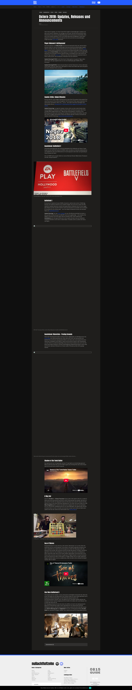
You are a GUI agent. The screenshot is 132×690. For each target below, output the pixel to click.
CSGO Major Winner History (71, 679)
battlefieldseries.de (54, 210)
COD (49, 674)
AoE (49, 675)
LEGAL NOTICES (96, 683)
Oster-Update (61, 213)
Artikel (40, 12)
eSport (33, 677)
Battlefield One (46, 12)
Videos (65, 670)
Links (65, 671)
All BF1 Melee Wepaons (70, 680)
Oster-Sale (55, 39)
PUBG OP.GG (74, 6)
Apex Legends (35, 674)
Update (60, 12)
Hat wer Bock (73, 509)
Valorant (50, 679)
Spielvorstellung (52, 678)
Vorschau (65, 12)
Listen (49, 677)
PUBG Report (82, 6)
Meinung (34, 678)
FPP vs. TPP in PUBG (69, 683)
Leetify (63, 6)
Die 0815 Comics (68, 677)
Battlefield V (51, 673)
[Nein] (130, 688)
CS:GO (52, 12)
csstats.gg (68, 6)
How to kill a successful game (66, 116)
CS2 (49, 670)
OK (90, 687)
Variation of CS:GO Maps (70, 681)
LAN (33, 675)
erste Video (47, 338)
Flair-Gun (58, 55)
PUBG (56, 12)
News (33, 670)
